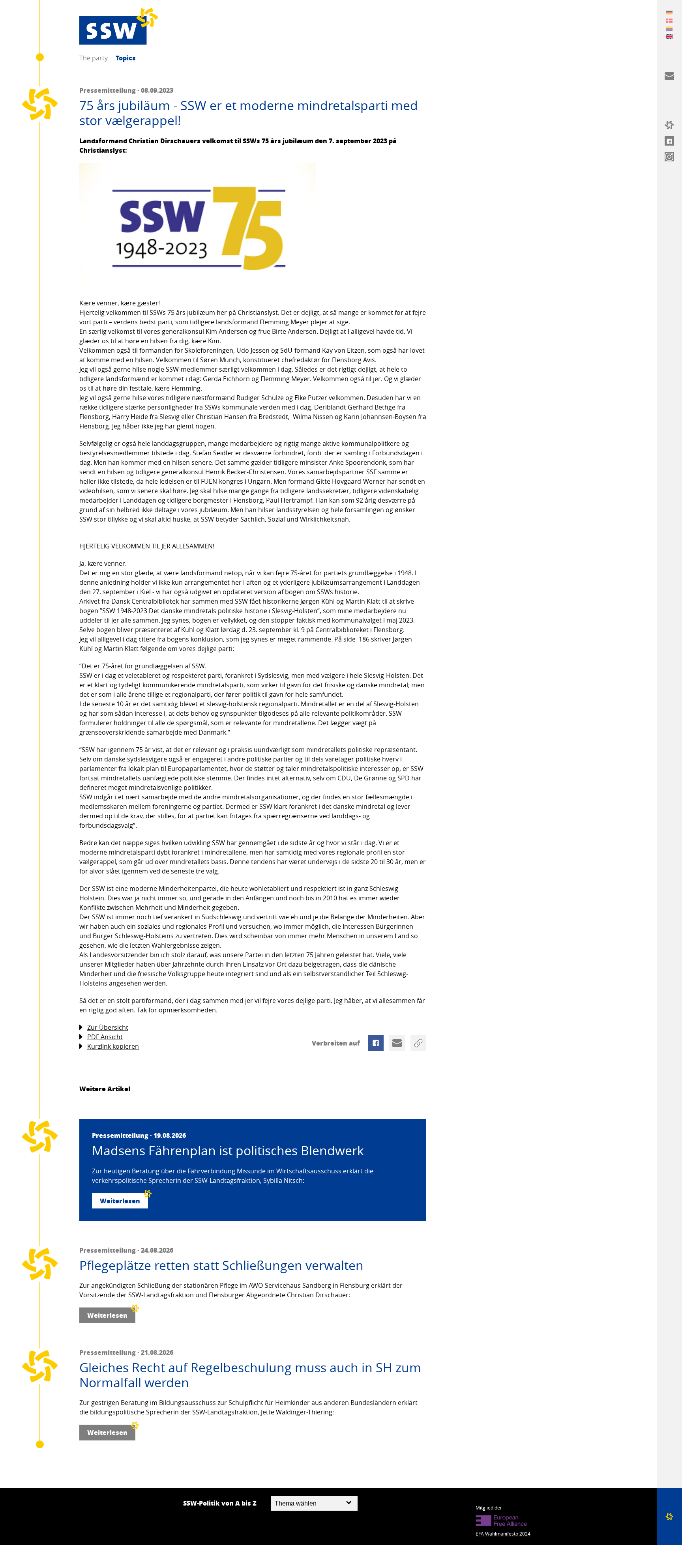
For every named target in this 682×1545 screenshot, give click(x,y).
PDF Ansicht (105, 1036)
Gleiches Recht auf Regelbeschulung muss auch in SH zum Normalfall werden (250, 1375)
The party (93, 58)
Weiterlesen (120, 1200)
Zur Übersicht (107, 1027)
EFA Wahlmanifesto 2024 (503, 1533)
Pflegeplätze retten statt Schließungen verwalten (221, 1265)
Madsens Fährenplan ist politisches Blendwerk (228, 1150)
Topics (126, 57)
